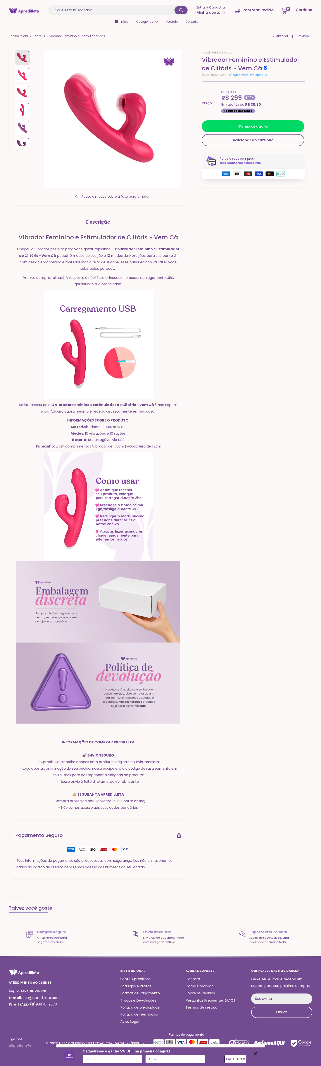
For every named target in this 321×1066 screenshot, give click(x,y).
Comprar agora (253, 126)
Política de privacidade (140, 1007)
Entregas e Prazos (135, 986)
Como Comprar (199, 986)
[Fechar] (255, 1052)
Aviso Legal (129, 1021)
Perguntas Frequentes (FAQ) (210, 1000)
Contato (191, 21)
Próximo (303, 36)
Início (125, 21)
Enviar (281, 1011)
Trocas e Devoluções (138, 1000)
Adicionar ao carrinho (253, 140)
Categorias (144, 21)
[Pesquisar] (181, 10)
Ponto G (39, 36)
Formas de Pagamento (140, 993)
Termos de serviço (201, 1007)
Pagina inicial (18, 36)
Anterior (282, 36)
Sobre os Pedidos (200, 993)
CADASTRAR (235, 1059)
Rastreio (172, 21)
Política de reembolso (139, 1014)
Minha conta (209, 12)
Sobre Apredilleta (135, 978)
